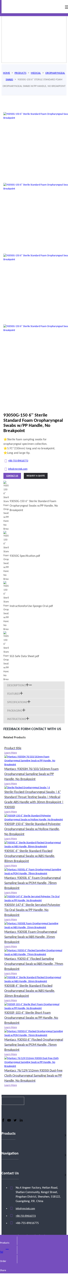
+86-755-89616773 (18, 460)
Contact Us (12, 476)
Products (20, 73)
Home (6, 73)
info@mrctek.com (17, 469)
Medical (36, 73)
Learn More (10, 752)
